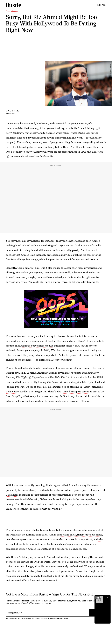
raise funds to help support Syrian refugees (67, 530)
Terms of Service (49, 618)
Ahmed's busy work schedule (36, 345)
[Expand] (97, 597)
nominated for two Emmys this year (33, 151)
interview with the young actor (23, 355)
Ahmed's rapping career (75, 391)
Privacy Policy (63, 618)
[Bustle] (13, 5)
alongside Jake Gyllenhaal (73, 382)
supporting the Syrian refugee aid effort (79, 534)
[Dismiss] (107, 597)
